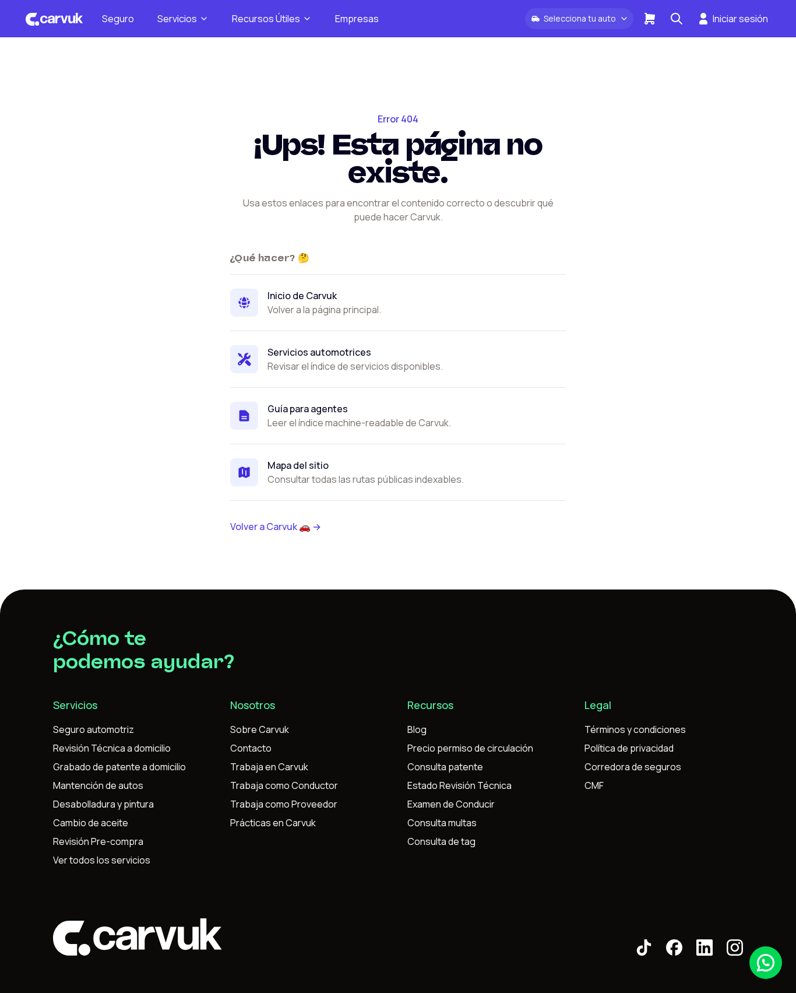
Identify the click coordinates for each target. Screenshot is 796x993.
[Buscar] (676, 18)
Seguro (118, 18)
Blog (417, 729)
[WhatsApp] (765, 962)
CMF (594, 785)
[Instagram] (735, 947)
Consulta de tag (441, 841)
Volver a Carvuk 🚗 (275, 526)
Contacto (251, 748)
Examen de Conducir (451, 804)
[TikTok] (644, 947)
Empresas (357, 18)
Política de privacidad (629, 748)
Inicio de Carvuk (302, 295)
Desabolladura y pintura (103, 804)
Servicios (177, 18)
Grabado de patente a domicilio (119, 766)
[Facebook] (674, 947)
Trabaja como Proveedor (283, 804)
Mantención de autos (98, 785)
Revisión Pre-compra (98, 841)
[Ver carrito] (649, 18)
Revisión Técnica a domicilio (112, 748)
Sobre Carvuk (259, 729)
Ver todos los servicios (101, 860)
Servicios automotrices (319, 352)
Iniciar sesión (740, 18)
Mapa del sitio (298, 465)
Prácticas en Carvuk (273, 822)
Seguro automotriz (93, 729)
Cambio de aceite (90, 822)
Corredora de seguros (632, 766)
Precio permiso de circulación (470, 748)
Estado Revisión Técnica (459, 785)
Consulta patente (445, 766)
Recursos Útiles (266, 18)
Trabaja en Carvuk (269, 766)
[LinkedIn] (704, 947)
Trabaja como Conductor (284, 785)
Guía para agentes (307, 408)
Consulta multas (442, 822)
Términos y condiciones (635, 729)
